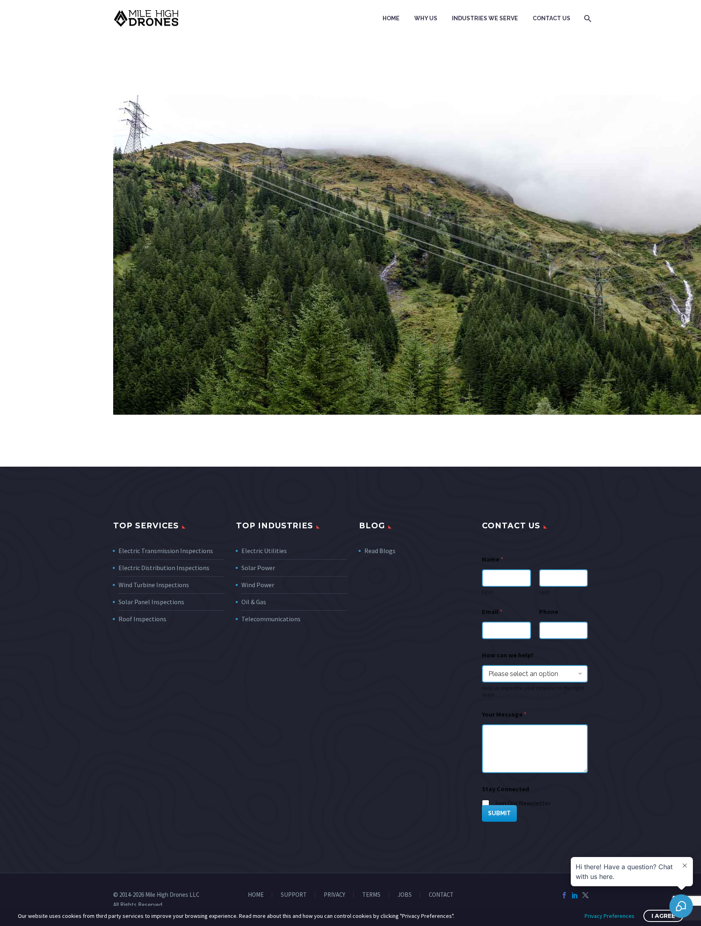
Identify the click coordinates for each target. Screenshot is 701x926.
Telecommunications (271, 619)
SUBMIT (499, 813)
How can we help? (508, 655)
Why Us (425, 18)
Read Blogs (380, 551)
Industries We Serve (485, 18)
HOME (256, 895)
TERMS (371, 895)
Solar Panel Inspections (151, 602)
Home (391, 18)
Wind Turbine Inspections (153, 585)
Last (544, 592)
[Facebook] (564, 895)
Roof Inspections (142, 619)
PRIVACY (334, 895)
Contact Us (551, 18)
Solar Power (258, 568)
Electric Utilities (264, 551)
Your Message (504, 714)
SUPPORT (294, 895)
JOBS (405, 895)
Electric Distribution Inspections (163, 568)
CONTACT (441, 895)
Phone (548, 612)
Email (492, 612)
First (487, 592)
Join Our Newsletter (522, 803)
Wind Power (257, 585)
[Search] (587, 18)
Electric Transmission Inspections (165, 551)
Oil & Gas (253, 602)
